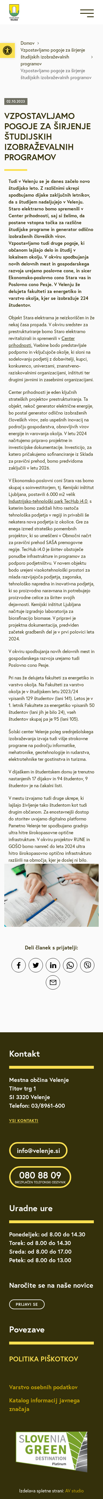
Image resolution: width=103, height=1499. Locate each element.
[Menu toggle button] (87, 14)
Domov (28, 43)
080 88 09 (40, 1176)
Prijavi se (27, 1304)
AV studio (74, 1491)
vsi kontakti (23, 1120)
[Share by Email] (53, 982)
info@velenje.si (38, 1150)
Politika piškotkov (43, 1359)
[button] (7, 50)
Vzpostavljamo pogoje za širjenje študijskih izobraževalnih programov (53, 57)
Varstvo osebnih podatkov (43, 1387)
